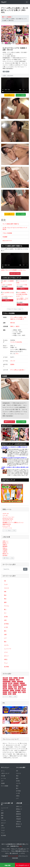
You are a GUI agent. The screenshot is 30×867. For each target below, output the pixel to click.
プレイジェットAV (13, 856)
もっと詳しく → (9, 95)
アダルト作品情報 (7, 233)
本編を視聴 (7, 865)
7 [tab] (16, 442)
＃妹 (15, 688)
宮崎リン (12, 326)
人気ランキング (5, 773)
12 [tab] (27, 442)
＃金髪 (9, 692)
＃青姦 (9, 685)
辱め (5, 598)
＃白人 (14, 694)
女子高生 (18, 790)
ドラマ (6, 652)
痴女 (5, 641)
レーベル (3, 778)
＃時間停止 (5, 677)
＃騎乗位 (23, 690)
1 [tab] (3, 442)
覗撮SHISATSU (7, 524)
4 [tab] (9, 442)
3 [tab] (7, 442)
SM (5, 581)
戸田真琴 (5, 550)
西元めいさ (5, 553)
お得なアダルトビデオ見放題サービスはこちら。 (14, 270)
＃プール (5, 686)
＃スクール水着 (16, 685)
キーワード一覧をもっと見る (10, 696)
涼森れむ (5, 544)
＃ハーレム (22, 683)
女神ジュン (5, 541)
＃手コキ (5, 692)
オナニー (6, 656)
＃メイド (12, 690)
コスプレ (6, 645)
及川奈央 (5, 555)
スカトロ (6, 588)
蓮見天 (17, 326)
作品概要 (5, 236)
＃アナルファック (6, 681)
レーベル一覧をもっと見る (9, 530)
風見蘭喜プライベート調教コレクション (13, 522)
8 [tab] (18, 442)
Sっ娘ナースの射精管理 (7, 284)
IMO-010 (12, 322)
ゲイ (5, 613)
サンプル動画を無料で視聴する (11, 224)
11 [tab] (25, 442)
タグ (2, 780)
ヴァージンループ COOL (22, 284)
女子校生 (6, 623)
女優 (5, 634)
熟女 (5, 595)
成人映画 (6, 666)
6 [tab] (14, 442)
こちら (16, 353)
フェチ (6, 584)
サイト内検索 (4, 786)
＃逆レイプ (18, 690)
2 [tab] (5, 442)
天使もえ (5, 548)
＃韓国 (19, 692)
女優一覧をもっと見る (8, 558)
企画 (5, 620)
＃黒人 (9, 694)
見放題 (3, 783)
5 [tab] (11, 442)
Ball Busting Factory (8, 519)
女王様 (6, 616)
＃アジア (5, 694)
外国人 (6, 659)
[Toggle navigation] (27, 2)
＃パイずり (5, 679)
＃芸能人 (5, 688)
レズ (5, 638)
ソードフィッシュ (7, 528)
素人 (5, 609)
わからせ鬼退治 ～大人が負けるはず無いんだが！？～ (22, 299)
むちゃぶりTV (6, 526)
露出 (5, 631)
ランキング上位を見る (16, 342)
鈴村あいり (5, 543)
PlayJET (3, 2)
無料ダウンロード (9, 421)
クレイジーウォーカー (8, 517)
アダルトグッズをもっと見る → (15, 309)
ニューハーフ (7, 648)
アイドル (6, 606)
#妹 (4, 71)
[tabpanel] (7, 434)
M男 (5, 591)
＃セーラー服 (23, 685)
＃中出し (5, 683)
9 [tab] (20, 442)
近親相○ (12, 364)
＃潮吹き (10, 683)
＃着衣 (19, 688)
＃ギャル (5, 685)
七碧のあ (5, 551)
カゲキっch (6, 513)
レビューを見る (21, 95)
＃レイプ (15, 677)
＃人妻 (17, 679)
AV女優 (3, 775)
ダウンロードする (15, 273)
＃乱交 (10, 677)
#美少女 (7, 71)
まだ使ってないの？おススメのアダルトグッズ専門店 (15, 228)
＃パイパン (16, 683)
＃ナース (13, 681)
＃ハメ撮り (20, 686)
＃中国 (24, 692)
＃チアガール (5, 690)
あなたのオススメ (7, 240)
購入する (7, 288)
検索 (25, 569)
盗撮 (5, 602)
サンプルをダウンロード (22, 865)
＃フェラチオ (12, 679)
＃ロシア (14, 692)
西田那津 (5, 546)
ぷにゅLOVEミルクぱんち (7, 296)
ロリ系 (6, 627)
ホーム (3, 770)
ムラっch (5, 515)
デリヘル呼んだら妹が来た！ (17, 369)
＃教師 (24, 688)
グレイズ (12, 360)
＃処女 (15, 686)
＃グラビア (10, 688)
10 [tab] (22, 442)
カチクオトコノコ (7, 520)
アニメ (6, 663)
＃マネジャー (20, 681)
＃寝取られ (21, 677)
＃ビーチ (10, 686)
